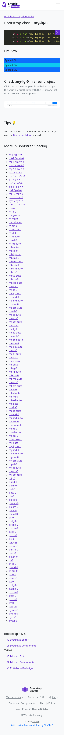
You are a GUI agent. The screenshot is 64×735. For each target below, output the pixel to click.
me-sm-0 (14, 343)
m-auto (13, 208)
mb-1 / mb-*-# (17, 204)
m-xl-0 (12, 233)
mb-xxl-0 (13, 279)
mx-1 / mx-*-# (16, 165)
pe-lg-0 (13, 542)
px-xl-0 (12, 595)
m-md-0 (13, 218)
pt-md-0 (13, 567)
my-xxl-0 (13, 471)
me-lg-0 (13, 329)
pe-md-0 (13, 546)
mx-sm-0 (14, 421)
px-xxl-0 (13, 599)
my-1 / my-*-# (16, 169)
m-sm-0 (13, 226)
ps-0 (11, 517)
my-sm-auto (15, 460)
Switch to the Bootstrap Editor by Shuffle (31, 725)
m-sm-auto (15, 229)
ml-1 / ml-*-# (16, 193)
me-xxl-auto (15, 361)
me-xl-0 (13, 350)
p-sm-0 (13, 485)
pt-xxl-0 (13, 578)
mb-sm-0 (14, 265)
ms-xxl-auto (15, 322)
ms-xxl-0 (13, 318)
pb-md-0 (13, 503)
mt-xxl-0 (13, 396)
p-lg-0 (12, 478)
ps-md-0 (13, 524)
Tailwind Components (22, 662)
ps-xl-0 (12, 531)
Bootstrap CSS (36, 697)
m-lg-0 (12, 211)
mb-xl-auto (15, 275)
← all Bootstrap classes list (19, 16)
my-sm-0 (14, 457)
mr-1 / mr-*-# (16, 161)
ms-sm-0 (14, 304)
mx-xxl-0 (13, 435)
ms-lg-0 (13, 290)
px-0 (11, 581)
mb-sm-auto (16, 268)
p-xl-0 (12, 489)
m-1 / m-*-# (15, 154)
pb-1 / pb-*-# (16, 186)
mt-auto (13, 364)
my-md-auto (16, 453)
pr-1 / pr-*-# (15, 183)
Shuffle (35, 721)
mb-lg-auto (15, 254)
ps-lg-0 (13, 521)
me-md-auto (16, 339)
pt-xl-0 (12, 574)
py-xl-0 (12, 617)
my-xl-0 (13, 464)
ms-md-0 (14, 297)
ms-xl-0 (13, 311)
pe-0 (11, 539)
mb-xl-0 (13, 272)
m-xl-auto (14, 236)
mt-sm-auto (15, 386)
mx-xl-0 (13, 428)
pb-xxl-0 (13, 514)
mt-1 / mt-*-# (16, 158)
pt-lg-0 (12, 563)
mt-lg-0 (13, 368)
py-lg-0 (13, 606)
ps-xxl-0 (13, 535)
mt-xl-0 (13, 389)
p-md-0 (13, 482)
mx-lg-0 (13, 407)
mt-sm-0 (13, 382)
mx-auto (13, 403)
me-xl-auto (15, 354)
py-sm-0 (13, 613)
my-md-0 (14, 450)
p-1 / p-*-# (14, 179)
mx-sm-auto (15, 425)
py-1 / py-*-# (16, 201)
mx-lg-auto (15, 410)
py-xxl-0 (13, 620)
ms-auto (13, 286)
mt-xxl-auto (15, 400)
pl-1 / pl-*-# (15, 190)
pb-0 (11, 496)
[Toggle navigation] (58, 5)
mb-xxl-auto (15, 282)
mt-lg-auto (15, 371)
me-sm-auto (16, 346)
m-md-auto (15, 222)
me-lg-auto (15, 332)
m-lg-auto (14, 215)
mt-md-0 (14, 375)
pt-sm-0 (13, 571)
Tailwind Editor (18, 656)
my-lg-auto (15, 446)
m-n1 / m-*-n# (17, 176)
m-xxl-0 (13, 240)
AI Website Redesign (21, 668)
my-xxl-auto (15, 475)
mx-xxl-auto (15, 439)
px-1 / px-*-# (16, 197)
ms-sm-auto (15, 307)
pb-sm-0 (13, 507)
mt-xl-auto (15, 393)
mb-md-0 (14, 258)
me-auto (13, 325)
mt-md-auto (15, 378)
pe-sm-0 (13, 549)
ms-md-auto (16, 300)
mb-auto (14, 247)
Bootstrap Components (23, 645)
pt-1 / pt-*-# (15, 172)
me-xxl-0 (13, 357)
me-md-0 (14, 336)
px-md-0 (13, 588)
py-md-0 (13, 610)
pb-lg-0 (13, 499)
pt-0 (11, 560)
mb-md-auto (16, 261)
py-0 (11, 603)
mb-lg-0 (13, 250)
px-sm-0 (13, 592)
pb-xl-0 (13, 510)
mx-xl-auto (15, 432)
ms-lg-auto (15, 293)
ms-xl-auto (15, 314)
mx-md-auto (16, 418)
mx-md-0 (14, 414)
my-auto (13, 442)
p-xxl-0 (12, 492)
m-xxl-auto (15, 243)
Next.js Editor (47, 703)
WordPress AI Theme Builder (32, 709)
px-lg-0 (13, 585)
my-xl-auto (15, 467)
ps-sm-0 (13, 528)
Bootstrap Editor (22, 135)
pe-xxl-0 (13, 556)
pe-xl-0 (12, 553)
